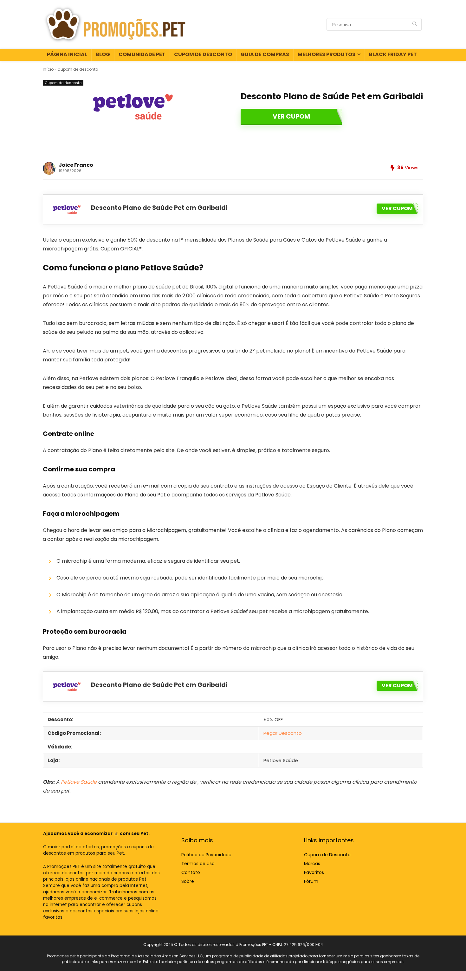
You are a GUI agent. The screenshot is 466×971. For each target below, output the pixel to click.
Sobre (187, 881)
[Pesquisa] (414, 24)
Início (48, 69)
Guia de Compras (265, 54)
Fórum (311, 881)
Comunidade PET (142, 54)
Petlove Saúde (79, 782)
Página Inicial (67, 54)
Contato (190, 872)
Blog (103, 54)
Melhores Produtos (326, 54)
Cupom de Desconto (203, 54)
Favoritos (314, 872)
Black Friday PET (393, 54)
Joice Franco (76, 165)
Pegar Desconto (282, 733)
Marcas (312, 863)
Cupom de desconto (77, 69)
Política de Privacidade (206, 854)
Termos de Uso (198, 863)
